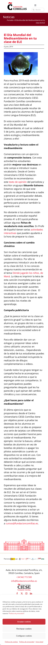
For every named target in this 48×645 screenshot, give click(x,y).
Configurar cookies (24, 636)
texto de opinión (18, 181)
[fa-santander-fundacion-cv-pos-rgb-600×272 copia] (23, 559)
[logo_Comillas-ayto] (20, 559)
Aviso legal (39, 642)
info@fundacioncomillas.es (24, 581)
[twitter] (22, 593)
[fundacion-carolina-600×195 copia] (29, 559)
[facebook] (17, 593)
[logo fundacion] (17, 2)
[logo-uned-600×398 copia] (42, 559)
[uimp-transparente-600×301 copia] (39, 559)
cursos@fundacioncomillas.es (22, 523)
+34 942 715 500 (24, 577)
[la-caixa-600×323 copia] (33, 559)
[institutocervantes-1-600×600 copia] (26, 559)
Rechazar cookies (24, 629)
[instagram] (26, 593)
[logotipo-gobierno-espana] (13, 559)
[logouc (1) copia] (36, 559)
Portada (10, 20)
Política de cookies (11, 642)
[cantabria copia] (17, 559)
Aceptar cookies (24, 622)
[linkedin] (31, 593)
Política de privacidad (26, 642)
